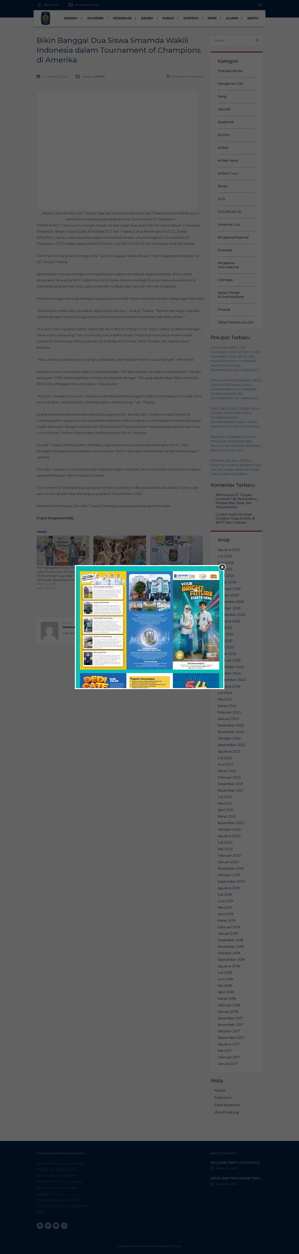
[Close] (222, 567)
